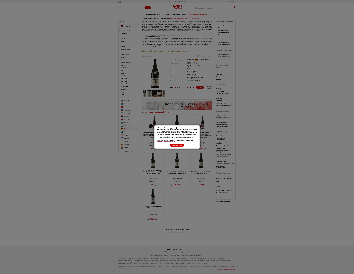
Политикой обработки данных (166, 141)
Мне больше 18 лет (177, 145)
